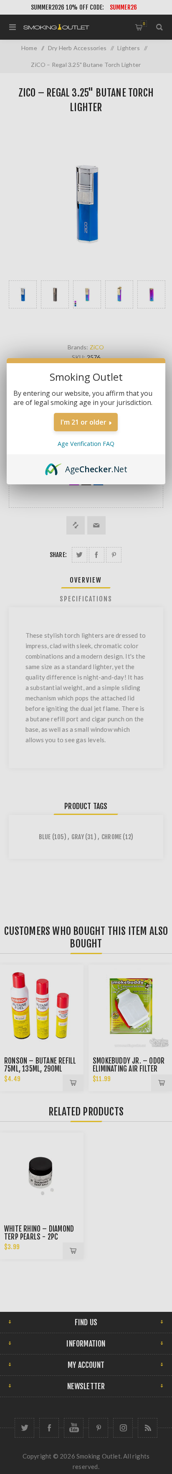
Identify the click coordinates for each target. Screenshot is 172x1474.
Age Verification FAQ (86, 444)
